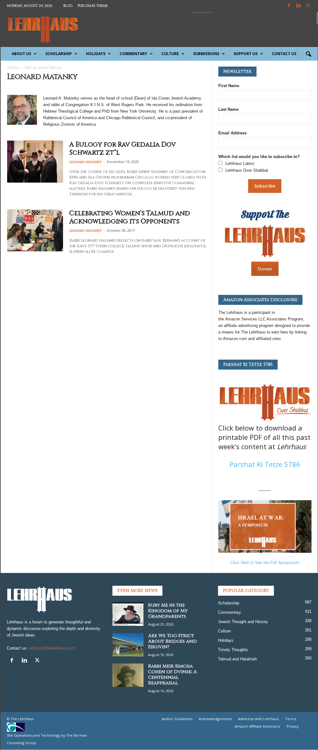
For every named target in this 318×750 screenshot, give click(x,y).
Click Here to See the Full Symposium (264, 562)
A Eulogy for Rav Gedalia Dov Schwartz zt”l (122, 148)
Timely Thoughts (233, 649)
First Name (228, 85)
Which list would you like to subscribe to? (259, 156)
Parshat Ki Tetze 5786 (264, 464)
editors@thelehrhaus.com (52, 648)
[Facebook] (289, 5)
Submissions (206, 53)
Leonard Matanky (85, 162)
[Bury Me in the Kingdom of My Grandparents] (127, 614)
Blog (68, 5)
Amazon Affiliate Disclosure (257, 726)
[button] (308, 54)
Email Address (232, 133)
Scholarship (58, 53)
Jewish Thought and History (243, 621)
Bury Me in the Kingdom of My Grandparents (168, 611)
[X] (308, 5)
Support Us (245, 53)
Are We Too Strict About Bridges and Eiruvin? (172, 641)
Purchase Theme (93, 5)
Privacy (293, 726)
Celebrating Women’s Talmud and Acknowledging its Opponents (129, 217)
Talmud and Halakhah (237, 659)
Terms (290, 718)
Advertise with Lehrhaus (258, 718)
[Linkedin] (298, 5)
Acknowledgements (215, 718)
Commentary (133, 53)
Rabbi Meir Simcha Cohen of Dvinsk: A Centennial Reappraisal (172, 674)
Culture (170, 53)
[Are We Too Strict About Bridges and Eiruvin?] (127, 644)
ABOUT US (21, 53)
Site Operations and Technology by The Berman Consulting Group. (47, 739)
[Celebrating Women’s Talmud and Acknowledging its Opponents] (35, 230)
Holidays (95, 53)
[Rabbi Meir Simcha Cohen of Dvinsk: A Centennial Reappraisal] (127, 675)
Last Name (228, 109)
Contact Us (284, 53)
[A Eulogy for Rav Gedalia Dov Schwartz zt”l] (35, 162)
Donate (265, 268)
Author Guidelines (177, 718)
